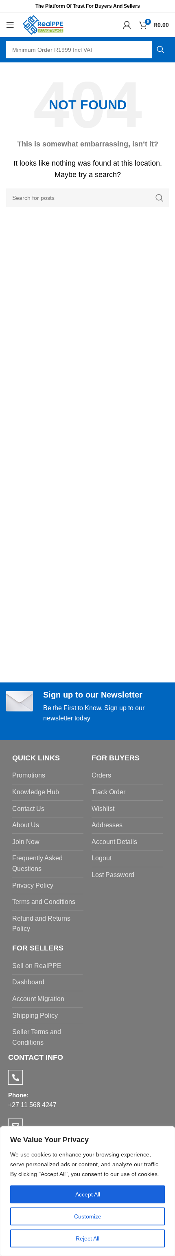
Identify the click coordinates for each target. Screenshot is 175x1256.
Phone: (18, 1095)
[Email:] (15, 1126)
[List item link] (47, 775)
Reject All (87, 1238)
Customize (87, 1216)
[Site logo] (43, 24)
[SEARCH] (160, 49)
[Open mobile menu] (10, 25)
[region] (87, 1191)
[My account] (127, 25)
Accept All (87, 1194)
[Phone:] (15, 1077)
